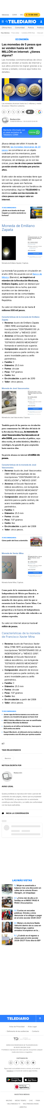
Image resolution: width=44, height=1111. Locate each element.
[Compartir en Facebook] (9, 112)
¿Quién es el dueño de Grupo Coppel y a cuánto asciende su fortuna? (14, 212)
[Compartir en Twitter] (13, 112)
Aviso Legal (32, 1027)
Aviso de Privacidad (17, 1027)
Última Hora (6, 27)
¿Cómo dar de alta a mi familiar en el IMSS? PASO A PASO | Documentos (26, 900)
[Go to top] (40, 1018)
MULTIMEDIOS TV (13, 1104)
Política (40, 27)
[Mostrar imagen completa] (38, 238)
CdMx (14, 15)
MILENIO (9, 1100)
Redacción (15, 119)
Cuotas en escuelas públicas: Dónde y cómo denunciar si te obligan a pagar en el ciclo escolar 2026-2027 (28, 914)
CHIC (31, 1100)
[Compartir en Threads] (18, 112)
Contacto (35, 1031)
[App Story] (31, 1079)
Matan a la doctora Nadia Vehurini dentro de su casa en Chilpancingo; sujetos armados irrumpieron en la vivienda (27, 928)
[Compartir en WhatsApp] (4, 112)
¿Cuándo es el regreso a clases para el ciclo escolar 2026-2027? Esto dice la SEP (27, 938)
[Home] (22, 21)
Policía (31, 27)
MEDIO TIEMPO (20, 1100)
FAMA (38, 1100)
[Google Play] (14, 1080)
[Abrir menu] (3, 21)
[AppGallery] (22, 1086)
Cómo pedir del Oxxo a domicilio (15, 540)
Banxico (8, 758)
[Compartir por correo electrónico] (23, 112)
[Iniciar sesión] (41, 21)
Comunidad (20, 27)
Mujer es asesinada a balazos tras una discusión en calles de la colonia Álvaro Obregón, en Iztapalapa (27, 889)
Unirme (32, 132)
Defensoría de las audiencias (18, 1031)
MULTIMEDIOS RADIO (31, 1104)
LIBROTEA (23, 1107)
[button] (38, 112)
